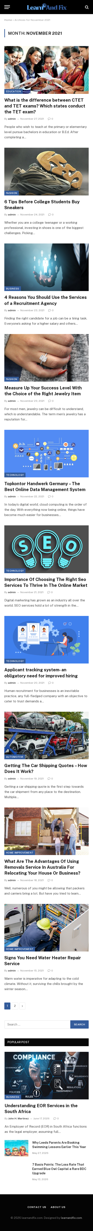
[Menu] (7, 7)
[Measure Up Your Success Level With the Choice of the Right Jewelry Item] (46, 358)
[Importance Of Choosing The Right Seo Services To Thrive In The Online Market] (46, 549)
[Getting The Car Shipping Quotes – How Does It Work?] (46, 735)
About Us (58, 1207)
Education (13, 91)
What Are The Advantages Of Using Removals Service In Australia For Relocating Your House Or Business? (42, 867)
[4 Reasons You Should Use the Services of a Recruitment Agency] (46, 267)
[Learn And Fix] (46, 7)
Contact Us (36, 1207)
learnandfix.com (71, 1217)
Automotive (14, 757)
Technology (15, 475)
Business (12, 288)
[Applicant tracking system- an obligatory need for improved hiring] (46, 639)
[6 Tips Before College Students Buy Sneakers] (46, 171)
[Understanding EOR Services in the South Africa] (47, 1075)
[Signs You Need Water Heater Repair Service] (46, 927)
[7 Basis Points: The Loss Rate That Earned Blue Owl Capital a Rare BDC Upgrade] (16, 1170)
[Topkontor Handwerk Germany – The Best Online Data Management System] (46, 453)
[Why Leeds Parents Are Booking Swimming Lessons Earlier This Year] (16, 1148)
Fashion (11, 193)
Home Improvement (19, 852)
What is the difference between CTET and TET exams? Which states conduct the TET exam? (44, 106)
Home (8, 20)
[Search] (86, 7)
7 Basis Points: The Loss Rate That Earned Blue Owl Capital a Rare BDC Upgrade (59, 1169)
